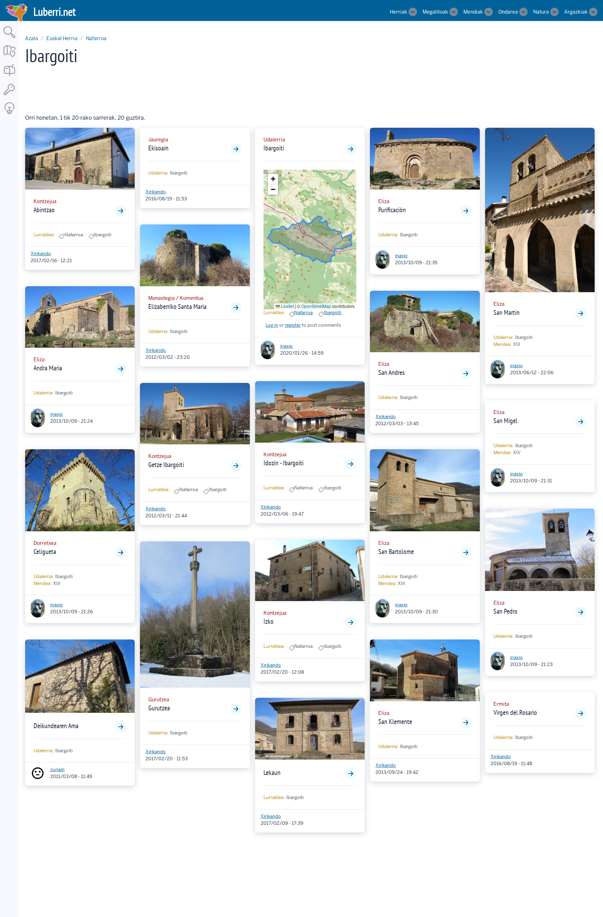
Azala (31, 38)
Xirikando (41, 254)
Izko (268, 621)
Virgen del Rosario (515, 712)
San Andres (391, 372)
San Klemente (395, 721)
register (293, 325)
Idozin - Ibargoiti (283, 462)
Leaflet (287, 306)
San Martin (506, 312)
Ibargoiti (273, 148)
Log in (272, 325)
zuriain (57, 769)
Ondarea (508, 12)
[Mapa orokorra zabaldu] (9, 57)
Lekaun (272, 772)
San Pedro (505, 611)
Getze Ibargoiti (166, 464)
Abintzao (44, 209)
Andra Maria (48, 367)
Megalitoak (435, 12)
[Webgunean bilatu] (9, 38)
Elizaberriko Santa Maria (177, 306)
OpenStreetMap (316, 306)
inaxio (56, 414)
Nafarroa (96, 38)
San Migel (505, 420)
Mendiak (473, 12)
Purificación (392, 209)
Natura (541, 12)
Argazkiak (576, 12)
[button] (273, 179)
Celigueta (45, 551)
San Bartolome (396, 551)
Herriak (398, 12)
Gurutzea (159, 707)
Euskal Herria (61, 38)
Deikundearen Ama (56, 725)
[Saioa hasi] (9, 95)
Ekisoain (158, 148)
